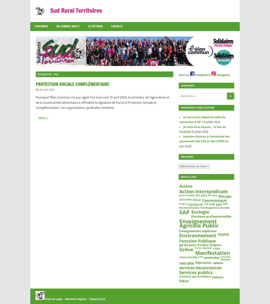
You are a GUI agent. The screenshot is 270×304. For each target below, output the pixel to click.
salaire (218, 263)
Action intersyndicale (203, 191)
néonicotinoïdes (189, 257)
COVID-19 (195, 204)
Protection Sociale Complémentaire (72, 84)
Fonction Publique (197, 241)
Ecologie (200, 211)
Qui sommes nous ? (68, 26)
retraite (186, 263)
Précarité (225, 257)
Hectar (198, 248)
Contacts (117, 26)
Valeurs (217, 277)
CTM (212, 204)
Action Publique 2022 (189, 195)
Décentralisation (189, 208)
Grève (186, 249)
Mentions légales (76, 299)
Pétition (226, 259)
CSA (206, 204)
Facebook (201, 75)
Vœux (184, 281)
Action (185, 186)
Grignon (216, 245)
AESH (204, 195)
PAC (201, 257)
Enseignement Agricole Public (199, 223)
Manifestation (212, 253)
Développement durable (215, 208)
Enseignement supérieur (198, 231)
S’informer (41, 26)
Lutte (216, 248)
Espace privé (97, 299)
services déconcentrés (200, 268)
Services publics (196, 272)
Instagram (223, 75)
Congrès (183, 204)
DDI (219, 204)
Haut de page (53, 299)
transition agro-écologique (195, 276)
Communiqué (214, 201)
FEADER (223, 234)
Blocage (225, 196)
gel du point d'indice (194, 245)
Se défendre (95, 26)
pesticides (212, 257)
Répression (203, 262)
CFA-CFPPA (185, 200)
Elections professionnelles (211, 216)
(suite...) (43, 118)
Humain (207, 248)
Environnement (197, 235)
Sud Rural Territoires (76, 10)
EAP (184, 212)
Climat (196, 200)
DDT (225, 204)
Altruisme (212, 195)
